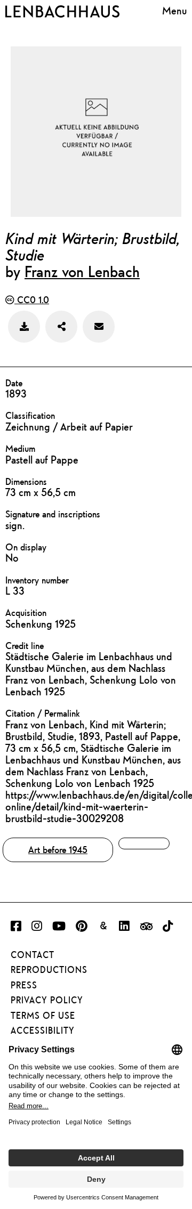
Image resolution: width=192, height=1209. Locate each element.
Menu (174, 10)
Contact (32, 955)
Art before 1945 (57, 849)
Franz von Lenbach (82, 271)
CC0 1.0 (31, 299)
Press (24, 985)
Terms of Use (43, 1015)
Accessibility (43, 1030)
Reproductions (49, 970)
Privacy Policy (47, 1000)
